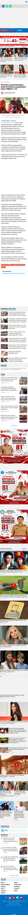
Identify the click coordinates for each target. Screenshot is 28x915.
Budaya (2, 882)
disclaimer (17, 903)
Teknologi (3, 890)
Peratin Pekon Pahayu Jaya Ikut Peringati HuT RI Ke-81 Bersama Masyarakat (9, 407)
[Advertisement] (14, 14)
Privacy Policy (11, 903)
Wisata (15, 890)
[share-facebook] (3, 6)
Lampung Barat (20, 265)
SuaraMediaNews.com (7, 122)
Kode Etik (9, 901)
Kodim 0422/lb (5, 265)
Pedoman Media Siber (16, 901)
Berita (6, 830)
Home (2, 82)
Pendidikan (17, 886)
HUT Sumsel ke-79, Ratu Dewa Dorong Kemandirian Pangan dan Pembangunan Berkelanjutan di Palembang (11, 849)
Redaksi (4, 901)
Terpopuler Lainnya (14, 875)
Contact (23, 901)
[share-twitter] (6, 6)
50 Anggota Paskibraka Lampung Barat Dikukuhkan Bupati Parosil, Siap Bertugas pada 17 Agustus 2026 (9, 388)
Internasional (18, 884)
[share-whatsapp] (10, 6)
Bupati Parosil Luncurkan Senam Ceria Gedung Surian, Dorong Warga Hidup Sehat (8, 398)
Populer (19, 30)
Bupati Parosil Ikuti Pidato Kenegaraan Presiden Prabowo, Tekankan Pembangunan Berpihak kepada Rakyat (9, 417)
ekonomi (3, 892)
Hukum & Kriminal (5, 884)
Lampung (13, 265)
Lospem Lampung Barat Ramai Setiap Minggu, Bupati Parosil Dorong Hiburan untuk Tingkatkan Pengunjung (9, 379)
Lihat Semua (14, 425)
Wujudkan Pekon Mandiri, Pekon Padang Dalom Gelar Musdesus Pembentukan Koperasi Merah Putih (14, 273)
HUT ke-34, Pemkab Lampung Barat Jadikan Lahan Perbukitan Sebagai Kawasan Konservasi (10, 868)
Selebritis (16, 888)
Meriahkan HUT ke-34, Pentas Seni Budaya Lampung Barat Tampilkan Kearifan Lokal (10, 839)
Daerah (16, 882)
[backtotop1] (27, 905)
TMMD (3, 267)
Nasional (3, 886)
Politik (2, 888)
